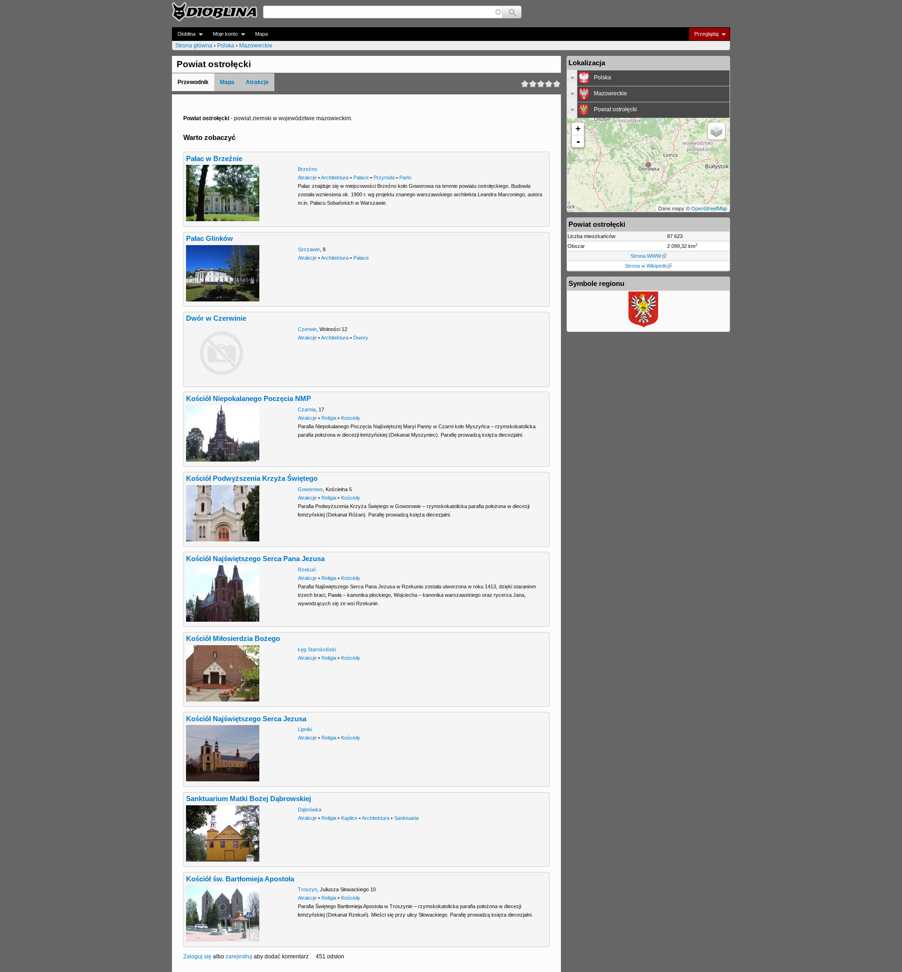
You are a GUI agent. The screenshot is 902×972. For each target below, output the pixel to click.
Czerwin (307, 329)
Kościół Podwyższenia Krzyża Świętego (252, 478)
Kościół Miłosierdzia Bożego (233, 638)
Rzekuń (307, 569)
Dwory (360, 337)
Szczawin (309, 249)
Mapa (261, 34)
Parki (405, 177)
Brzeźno (307, 169)
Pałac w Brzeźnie (214, 158)
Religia (328, 418)
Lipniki (305, 729)
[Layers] (716, 131)
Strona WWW (645, 256)
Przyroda (384, 177)
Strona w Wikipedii (645, 266)
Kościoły (350, 418)
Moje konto (222, 34)
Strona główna (193, 45)
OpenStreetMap (709, 208)
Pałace (361, 177)
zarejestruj (239, 956)
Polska (225, 45)
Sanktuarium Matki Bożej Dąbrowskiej (248, 798)
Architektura (335, 177)
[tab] (648, 78)
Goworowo (310, 489)
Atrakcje (257, 82)
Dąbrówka (309, 809)
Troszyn (307, 889)
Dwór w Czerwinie (216, 318)
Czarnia (307, 409)
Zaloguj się (197, 956)
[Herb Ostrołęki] (643, 327)
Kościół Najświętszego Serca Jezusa (246, 719)
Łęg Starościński (317, 649)
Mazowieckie (255, 45)
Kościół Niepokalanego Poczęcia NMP (248, 398)
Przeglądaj (703, 34)
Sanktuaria (406, 818)
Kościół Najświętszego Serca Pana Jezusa (255, 559)
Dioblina (183, 34)
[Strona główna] (214, 12)
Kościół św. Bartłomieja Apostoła (240, 879)
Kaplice (349, 818)
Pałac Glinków (209, 238)
